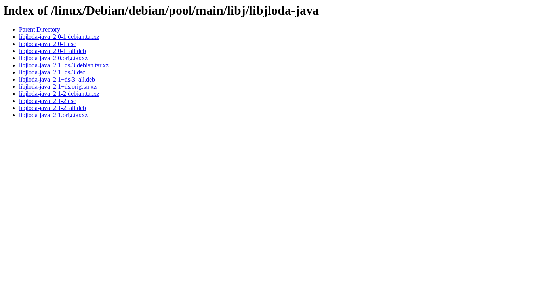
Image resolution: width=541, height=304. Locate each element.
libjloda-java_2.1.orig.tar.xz (53, 115)
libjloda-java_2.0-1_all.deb (52, 51)
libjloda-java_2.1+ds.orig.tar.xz (58, 86)
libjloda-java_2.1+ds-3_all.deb (57, 79)
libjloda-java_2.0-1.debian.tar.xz (59, 36)
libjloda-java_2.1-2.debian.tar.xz (59, 93)
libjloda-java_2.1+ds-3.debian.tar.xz (64, 65)
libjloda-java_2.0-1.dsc (47, 43)
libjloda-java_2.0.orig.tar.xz (53, 58)
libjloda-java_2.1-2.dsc (47, 100)
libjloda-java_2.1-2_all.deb (52, 107)
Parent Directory (39, 29)
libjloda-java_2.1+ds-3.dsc (52, 72)
